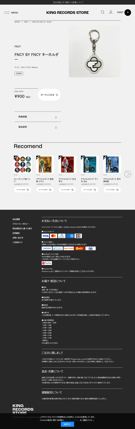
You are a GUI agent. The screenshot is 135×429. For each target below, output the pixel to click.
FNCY (26, 22)
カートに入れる (21, 189)
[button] (127, 174)
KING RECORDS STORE (67, 13)
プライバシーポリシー (21, 224)
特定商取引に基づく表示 (22, 228)
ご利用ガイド (18, 242)
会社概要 (16, 219)
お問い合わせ (18, 238)
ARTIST (17, 22)
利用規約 (16, 233)
